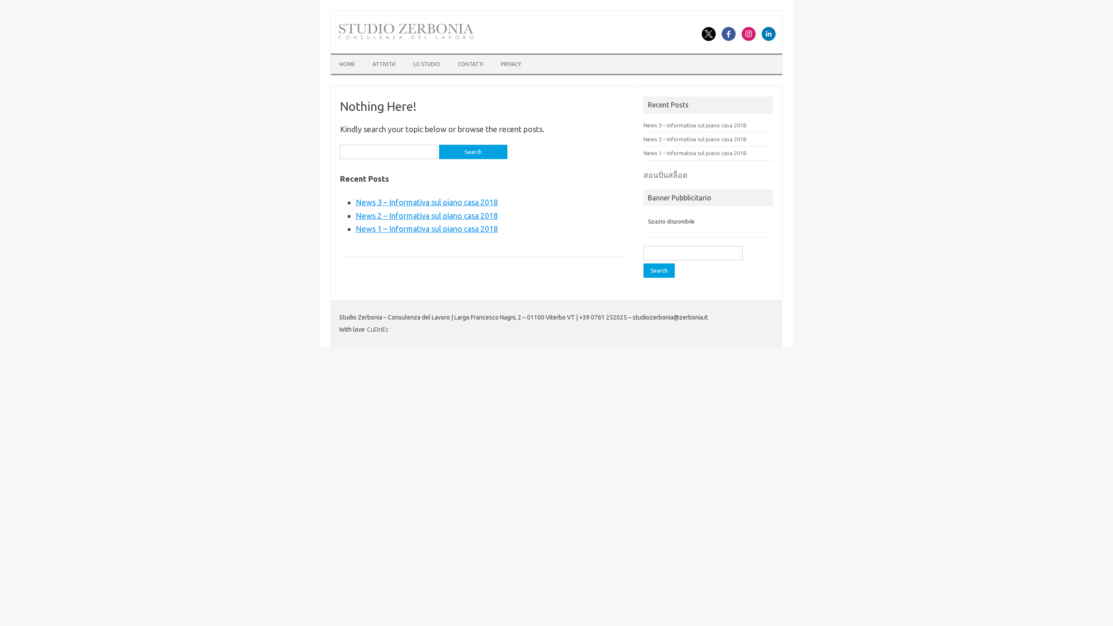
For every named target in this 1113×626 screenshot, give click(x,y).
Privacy (511, 64)
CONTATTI (470, 64)
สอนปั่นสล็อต (665, 175)
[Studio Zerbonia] (405, 37)
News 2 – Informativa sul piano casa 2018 (427, 215)
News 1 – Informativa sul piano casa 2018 (427, 228)
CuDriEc (378, 329)
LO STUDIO (426, 64)
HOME (347, 64)
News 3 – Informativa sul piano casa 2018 (427, 202)
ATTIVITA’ (384, 64)
